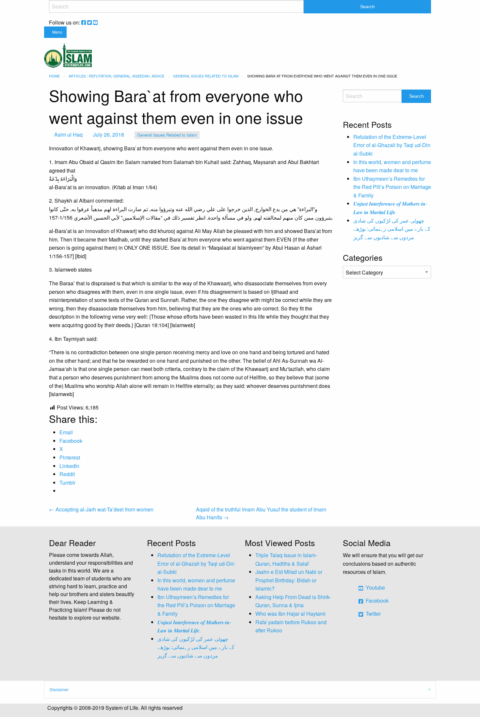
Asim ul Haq (68, 134)
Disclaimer (59, 689)
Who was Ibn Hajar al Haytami (290, 613)
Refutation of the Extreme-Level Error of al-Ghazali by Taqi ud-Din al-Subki (391, 145)
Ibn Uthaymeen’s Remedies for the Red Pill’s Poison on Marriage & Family (392, 187)
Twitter (372, 613)
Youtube (374, 587)
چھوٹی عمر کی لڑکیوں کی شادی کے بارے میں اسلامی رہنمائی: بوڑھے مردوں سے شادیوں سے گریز (391, 229)
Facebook (376, 600)
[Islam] (68, 54)
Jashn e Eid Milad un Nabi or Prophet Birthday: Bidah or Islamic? (288, 580)
